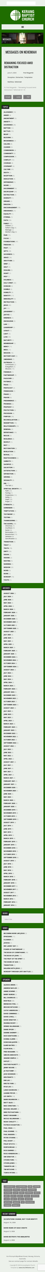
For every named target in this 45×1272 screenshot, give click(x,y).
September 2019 (10, 819)
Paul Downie (9, 1131)
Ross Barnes (9, 1150)
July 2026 (7, 596)
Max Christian (10, 1106)
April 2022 (8, 759)
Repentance (8, 432)
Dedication (8, 179)
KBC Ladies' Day (10, 946)
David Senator (10, 1020)
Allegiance (8, 112)
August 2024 (9, 670)
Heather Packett (11, 1064)
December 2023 (9, 695)
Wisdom (7, 567)
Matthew (11, 82)
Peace (6, 385)
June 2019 (7, 829)
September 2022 (10, 743)
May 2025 (7, 641)
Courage (7, 163)
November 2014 (10, 896)
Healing (7, 270)
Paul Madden (9, 1134)
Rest (5, 445)
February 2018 (9, 880)
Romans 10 (16, 1205)
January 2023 (9, 730)
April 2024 (8, 682)
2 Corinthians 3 (21, 1186)
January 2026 (9, 616)
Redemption (9, 423)
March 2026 (8, 609)
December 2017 (9, 886)
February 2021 (9, 781)
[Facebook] (21, 1252)
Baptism (7, 128)
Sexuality (8, 480)
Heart (6, 273)
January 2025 (9, 654)
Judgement (8, 311)
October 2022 (9, 740)
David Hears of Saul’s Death (15, 1228)
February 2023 (9, 727)
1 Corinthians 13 (10, 1186)
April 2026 (8, 606)
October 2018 (9, 854)
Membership (8, 343)
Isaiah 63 (37, 1193)
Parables (7, 372)
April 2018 (8, 873)
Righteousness (10, 458)
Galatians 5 (8, 1193)
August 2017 (9, 892)
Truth (6, 548)
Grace (6, 257)
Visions (7, 558)
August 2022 (9, 746)
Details (7, 97)
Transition (8, 542)
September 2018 (10, 857)
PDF (28, 97)
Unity (6, 551)
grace (22, 1193)
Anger (6, 115)
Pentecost (8, 388)
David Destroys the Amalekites (17, 1237)
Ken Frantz (8, 1077)
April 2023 (8, 721)
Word (6, 570)
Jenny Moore (9, 1068)
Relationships (10, 426)
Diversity (7, 198)
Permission (8, 391)
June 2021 (7, 768)
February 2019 (9, 842)
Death (6, 172)
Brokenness (9, 141)
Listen (18, 97)
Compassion (9, 157)
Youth (6, 580)
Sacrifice (7, 464)
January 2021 (9, 784)
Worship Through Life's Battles (17, 972)
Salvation (8, 467)
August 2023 (9, 708)
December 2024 (9, 657)
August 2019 (9, 822)
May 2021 (7, 772)
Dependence (8, 182)
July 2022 (7, 749)
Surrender (8, 508)
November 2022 (10, 737)
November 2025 (10, 622)
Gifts (6, 251)
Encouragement (10, 208)
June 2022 (7, 752)
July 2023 (7, 711)
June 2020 (7, 794)
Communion (9, 150)
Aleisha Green (9, 985)
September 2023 (10, 705)
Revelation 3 (30, 1202)
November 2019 (10, 813)
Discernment (9, 188)
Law (5, 324)
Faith (6, 220)
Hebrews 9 (29, 1193)
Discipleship (9, 192)
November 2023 (10, 698)
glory (16, 1193)
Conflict (7, 160)
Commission (9, 365)
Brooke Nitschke (11, 1007)
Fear (5, 235)
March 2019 (8, 838)
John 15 (20, 1196)
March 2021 (8, 778)
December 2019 (9, 810)
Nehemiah (18, 82)
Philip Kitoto (9, 1144)
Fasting (7, 493)
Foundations (9, 241)
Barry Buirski (9, 994)
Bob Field (7, 1001)
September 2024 (10, 667)
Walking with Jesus (12, 968)
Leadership (8, 327)
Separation (8, 474)
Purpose (7, 416)
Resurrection (9, 534)
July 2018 (7, 864)
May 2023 (7, 717)
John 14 (13, 1196)
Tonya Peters (9, 1173)
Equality (7, 214)
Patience (7, 382)
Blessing (7, 137)
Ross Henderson (10, 1154)
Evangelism (9, 367)
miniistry (16, 1202)
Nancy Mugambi (10, 1115)
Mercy (6, 346)
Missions (8, 369)
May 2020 (7, 797)
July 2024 (7, 673)
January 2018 (9, 883)
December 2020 (9, 787)
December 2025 (9, 619)
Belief (6, 134)
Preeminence (9, 401)
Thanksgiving (9, 521)
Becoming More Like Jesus (14, 933)
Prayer (6, 397)
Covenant (8, 166)
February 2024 (9, 689)
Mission (7, 353)
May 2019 (7, 832)
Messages (7, 39)
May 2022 (7, 756)
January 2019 (9, 845)
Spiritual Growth (11, 489)
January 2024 (9, 692)
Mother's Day (10, 232)
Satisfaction (9, 471)
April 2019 (8, 835)
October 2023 (9, 701)
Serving (7, 477)
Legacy (6, 331)
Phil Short (8, 1141)
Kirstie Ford (9, 1083)
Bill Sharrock (9, 998)
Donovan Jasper (10, 1042)
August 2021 (9, 762)
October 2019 (9, 816)
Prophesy (8, 407)
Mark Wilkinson (10, 1099)
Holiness (7, 280)
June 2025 (7, 638)
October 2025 (9, 625)
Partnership (9, 375)
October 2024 (9, 663)
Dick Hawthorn (10, 1036)
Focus (6, 238)
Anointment (9, 118)
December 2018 (9, 848)
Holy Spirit (8, 283)
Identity (7, 296)
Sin (5, 483)
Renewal (7, 429)
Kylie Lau (7, 1087)
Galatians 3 (32, 1190)
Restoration (9, 448)
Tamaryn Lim (9, 1166)
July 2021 (7, 765)
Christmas (8, 526)
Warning (7, 564)
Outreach (8, 362)
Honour (7, 286)
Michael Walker (10, 1109)
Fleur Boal (8, 1049)
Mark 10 (13, 1199)
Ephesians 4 (8, 1190)
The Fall (8, 485)
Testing (7, 517)
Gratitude (8, 261)
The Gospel (8, 524)
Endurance (8, 211)
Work (6, 574)
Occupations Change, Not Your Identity (20, 1219)
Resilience (8, 439)
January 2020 (9, 806)
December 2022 (9, 733)
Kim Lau (7, 1080)
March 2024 (8, 686)
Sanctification (10, 539)
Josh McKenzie (9, 1074)
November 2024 (10, 660)
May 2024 (7, 679)
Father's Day (9, 228)
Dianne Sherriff (10, 1033)
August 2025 (9, 632)
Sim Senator (9, 1157)
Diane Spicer (9, 1029)
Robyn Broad (9, 1147)
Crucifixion (8, 528)
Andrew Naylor (10, 988)
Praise (6, 394)
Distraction (19, 77)
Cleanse (7, 147)
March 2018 (8, 877)
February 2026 (9, 612)
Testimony (8, 514)
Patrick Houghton (11, 1125)
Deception (11, 77)
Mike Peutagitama (11, 1112)
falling (24, 1190)
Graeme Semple (10, 1058)
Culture (7, 169)
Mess (6, 350)
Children (8, 226)
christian (37, 1186)
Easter (7, 530)
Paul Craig (8, 1128)
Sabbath (7, 461)
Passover (8, 378)
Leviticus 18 (35, 1196)
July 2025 (7, 635)
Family (6, 223)
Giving (7, 497)
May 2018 (7, 870)
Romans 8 (7, 1205)
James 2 (7, 1196)
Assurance (8, 125)
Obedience (8, 359)
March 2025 (8, 647)
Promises (7, 404)
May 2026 (7, 603)
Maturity (8, 340)
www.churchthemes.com (26, 1268)
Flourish (7, 940)
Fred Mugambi (28, 73)
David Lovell (9, 1017)
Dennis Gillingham (11, 1026)
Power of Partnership (13, 949)
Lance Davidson (10, 1090)
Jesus (6, 305)
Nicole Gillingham (11, 1119)
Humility (7, 292)
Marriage (8, 230)
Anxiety (7, 122)
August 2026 (9, 593)
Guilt (6, 267)
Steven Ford (9, 1160)
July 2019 (7, 826)
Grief (6, 264)
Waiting (7, 561)
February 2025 (9, 651)
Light (6, 334)
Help (5, 276)
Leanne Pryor (9, 1093)
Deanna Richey (10, 1023)
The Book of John (11, 956)
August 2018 (9, 861)
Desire (6, 185)
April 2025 (8, 644)
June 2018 (7, 867)
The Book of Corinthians (14, 952)
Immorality (8, 299)
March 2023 (8, 724)
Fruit (6, 248)
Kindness (7, 318)
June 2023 (7, 714)
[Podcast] (23, 1252)
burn (30, 1186)
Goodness (8, 254)
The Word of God (11, 962)
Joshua (7, 943)
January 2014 (9, 905)
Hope (7, 499)
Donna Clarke (9, 1039)
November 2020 (10, 791)
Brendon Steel (10, 1004)
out (23, 1202)
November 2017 (10, 889)
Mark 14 (20, 1199)
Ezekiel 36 (17, 1190)
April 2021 (8, 775)
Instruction (9, 302)
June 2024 (7, 676)
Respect (7, 442)
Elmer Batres (9, 1045)
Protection (9, 410)
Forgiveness (9, 495)
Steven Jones (9, 1163)
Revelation (8, 451)
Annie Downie (9, 991)
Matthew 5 (29, 1199)
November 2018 (10, 851)
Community (8, 153)
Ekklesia (7, 204)
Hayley (6, 1061)
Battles (7, 131)
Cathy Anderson (11, 1010)
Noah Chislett (10, 1122)
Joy (5, 308)
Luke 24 (7, 1199)
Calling (7, 144)
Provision (8, 413)
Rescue (6, 436)
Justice (6, 315)
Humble (7, 289)
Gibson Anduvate (11, 1055)
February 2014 (9, 902)
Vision (6, 554)
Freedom (7, 245)
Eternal (7, 217)
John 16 (27, 1196)
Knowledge (8, 321)
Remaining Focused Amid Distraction (18, 65)
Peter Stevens (9, 1138)
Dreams (7, 201)
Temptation (28, 77)
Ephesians (8, 936)
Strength (8, 505)
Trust (6, 545)
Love (6, 337)
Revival (7, 455)
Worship (7, 577)
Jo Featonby (9, 1071)
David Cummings (10, 1014)
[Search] (38, 3)
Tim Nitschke (9, 1169)
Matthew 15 (8, 1202)
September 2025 (10, 628)
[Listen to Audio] (18, 1223)
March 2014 (8, 899)
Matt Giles (8, 1103)
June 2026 (7, 600)
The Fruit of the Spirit (13, 959)
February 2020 (9, 803)
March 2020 (8, 800)
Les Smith (8, 1096)
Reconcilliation (10, 420)
